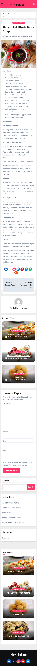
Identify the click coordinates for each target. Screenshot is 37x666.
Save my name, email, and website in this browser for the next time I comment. (17, 464)
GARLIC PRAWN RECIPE (18, 334)
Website (5, 450)
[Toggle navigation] (2, 4)
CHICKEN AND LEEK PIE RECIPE (13, 523)
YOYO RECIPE (18, 377)
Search (5, 481)
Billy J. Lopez (13, 36)
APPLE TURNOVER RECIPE (18, 356)
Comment (7, 403)
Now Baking (17, 5)
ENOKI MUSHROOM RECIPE (11, 518)
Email (5, 441)
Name (5, 432)
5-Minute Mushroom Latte (26, 283)
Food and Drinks (18, 23)
